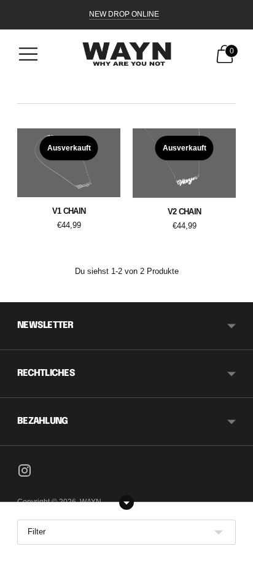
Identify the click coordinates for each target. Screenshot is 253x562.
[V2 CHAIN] (184, 163)
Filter (36, 531)
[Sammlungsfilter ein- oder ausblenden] (126, 502)
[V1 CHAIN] (68, 162)
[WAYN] (126, 54)
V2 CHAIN (184, 211)
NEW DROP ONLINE (124, 14)
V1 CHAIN (69, 211)
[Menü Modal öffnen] (28, 54)
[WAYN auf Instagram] (24, 472)
